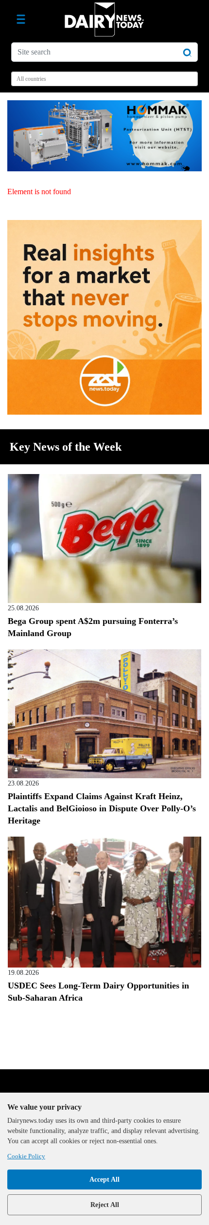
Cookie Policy (26, 1156)
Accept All (104, 1179)
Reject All (104, 1204)
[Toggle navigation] (21, 19)
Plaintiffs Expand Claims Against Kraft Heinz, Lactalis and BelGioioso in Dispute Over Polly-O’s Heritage (102, 808)
